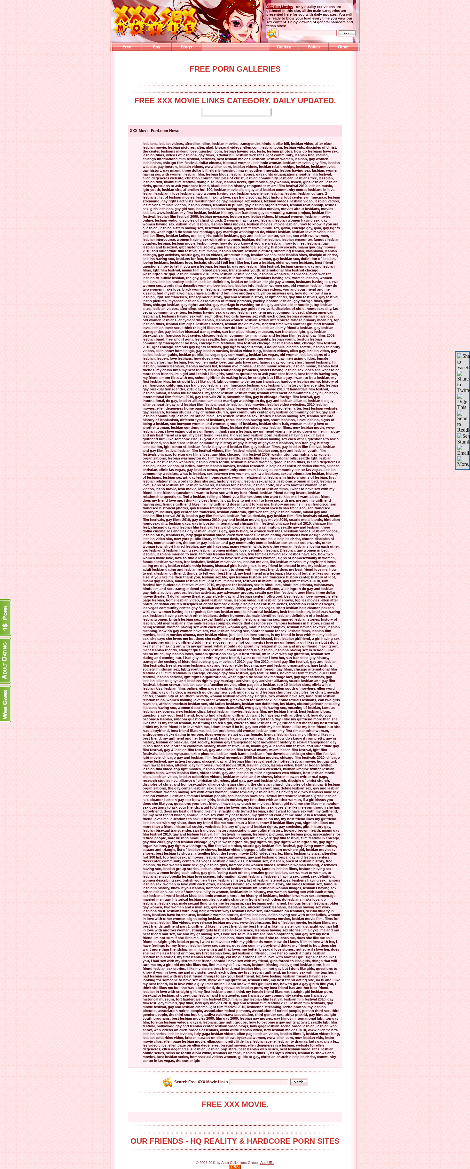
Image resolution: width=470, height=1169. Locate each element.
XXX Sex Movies (279, 7)
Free (126, 46)
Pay (156, 46)
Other (343, 46)
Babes (314, 46)
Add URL (267, 1163)
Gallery (284, 46)
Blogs (186, 46)
